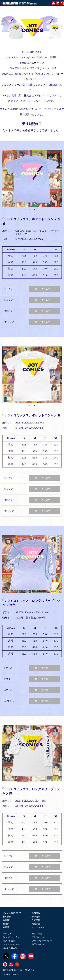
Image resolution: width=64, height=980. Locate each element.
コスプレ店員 (9, 941)
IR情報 (6, 927)
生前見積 (36, 920)
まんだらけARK (10, 948)
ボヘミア (7, 933)
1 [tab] (29, 209)
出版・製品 (37, 933)
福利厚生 (7, 920)
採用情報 (7, 916)
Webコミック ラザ (11, 937)
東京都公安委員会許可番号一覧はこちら (18, 970)
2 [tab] (34, 209)
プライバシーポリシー (42, 941)
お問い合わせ (38, 944)
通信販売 (36, 924)
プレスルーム (38, 937)
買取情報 (36, 916)
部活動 (6, 924)
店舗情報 (36, 913)
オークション (38, 927)
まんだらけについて (12, 913)
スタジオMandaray (11, 944)
